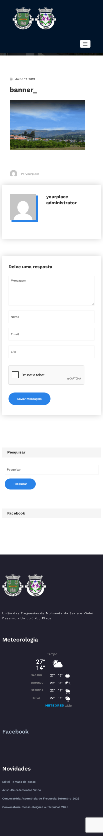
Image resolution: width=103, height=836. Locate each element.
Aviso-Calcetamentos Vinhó (21, 790)
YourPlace (43, 618)
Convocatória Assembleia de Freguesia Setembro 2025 (41, 798)
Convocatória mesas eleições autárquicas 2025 (35, 807)
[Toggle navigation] (85, 44)
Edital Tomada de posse (19, 782)
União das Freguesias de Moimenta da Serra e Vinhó (47, 613)
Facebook (16, 513)
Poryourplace (30, 174)
